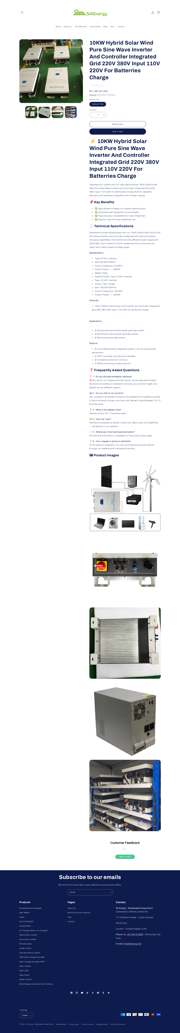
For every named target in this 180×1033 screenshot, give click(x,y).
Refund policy (61, 1024)
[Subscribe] (110, 892)
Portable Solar (25, 944)
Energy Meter (25, 926)
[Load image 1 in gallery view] (31, 112)
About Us (72, 908)
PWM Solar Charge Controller (32, 957)
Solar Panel (24, 975)
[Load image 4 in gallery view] (71, 112)
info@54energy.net (132, 944)
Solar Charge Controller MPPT (32, 962)
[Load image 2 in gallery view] (44, 112)
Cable (21, 917)
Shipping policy (102, 1024)
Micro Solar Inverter (27, 939)
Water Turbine (25, 979)
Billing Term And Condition (79, 913)
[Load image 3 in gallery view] (58, 112)
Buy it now (118, 132)
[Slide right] (80, 112)
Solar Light (24, 971)
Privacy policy (74, 1024)
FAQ (69, 917)
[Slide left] (22, 112)
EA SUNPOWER (26, 922)
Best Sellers (24, 913)
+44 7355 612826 (135, 934)
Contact (71, 922)
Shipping (92, 95)
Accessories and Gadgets (30, 908)
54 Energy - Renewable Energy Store (39, 1024)
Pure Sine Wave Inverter (29, 953)
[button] (22, 12)
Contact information (117, 1024)
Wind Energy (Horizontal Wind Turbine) (36, 984)
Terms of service (88, 1024)
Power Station (25, 948)
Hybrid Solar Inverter (28, 935)
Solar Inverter (25, 966)
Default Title (97, 104)
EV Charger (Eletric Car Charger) (33, 930)
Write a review (125, 857)
